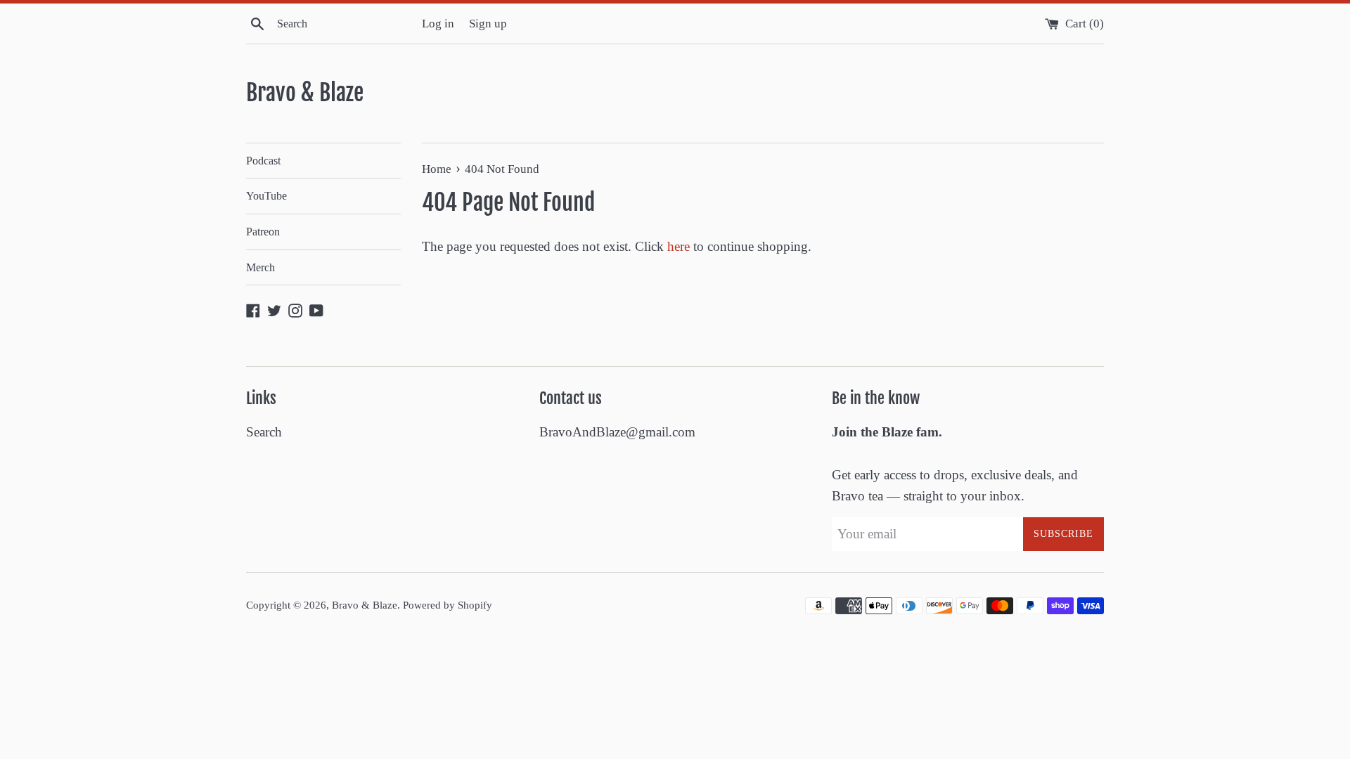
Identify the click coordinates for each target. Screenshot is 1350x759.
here (678, 246)
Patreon (263, 232)
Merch (260, 267)
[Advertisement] (256, 668)
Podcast (263, 161)
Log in (438, 23)
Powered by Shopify (447, 605)
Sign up (488, 23)
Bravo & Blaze (305, 93)
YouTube (266, 196)
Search (264, 431)
